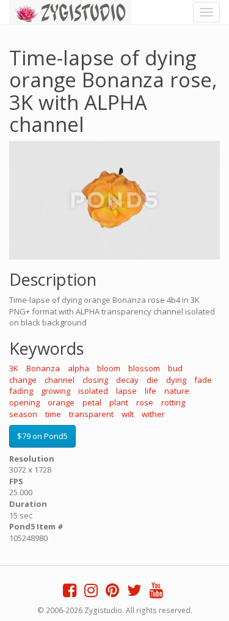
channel (60, 379)
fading (21, 390)
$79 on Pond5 (42, 435)
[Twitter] (134, 592)
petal (91, 402)
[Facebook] (69, 592)
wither (153, 414)
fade (203, 379)
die (152, 379)
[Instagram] (91, 592)
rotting (173, 402)
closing (95, 379)
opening (24, 402)
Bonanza (43, 368)
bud (175, 368)
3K (13, 368)
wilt (128, 414)
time (53, 414)
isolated (93, 390)
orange (61, 402)
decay (127, 379)
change (23, 379)
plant (118, 402)
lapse (126, 390)
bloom (108, 368)
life (150, 390)
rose (144, 402)
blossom (144, 368)
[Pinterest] (112, 592)
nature (176, 390)
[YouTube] (156, 592)
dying (176, 379)
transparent (91, 414)
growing (55, 390)
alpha (78, 368)
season (23, 414)
